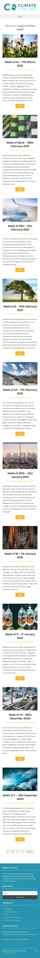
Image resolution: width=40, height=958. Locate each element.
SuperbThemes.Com (9, 953)
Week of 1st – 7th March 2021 (20, 63)
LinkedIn (12, 934)
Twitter (34, 934)
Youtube (19, 934)
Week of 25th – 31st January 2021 (20, 475)
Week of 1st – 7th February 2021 (20, 391)
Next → (30, 851)
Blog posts (9, 909)
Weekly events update (26, 70)
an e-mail (11, 939)
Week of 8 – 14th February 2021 (20, 308)
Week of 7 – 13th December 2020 (20, 797)
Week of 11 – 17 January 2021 (20, 636)
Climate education (11, 912)
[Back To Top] (36, 951)
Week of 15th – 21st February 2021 (20, 227)
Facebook (25, 934)
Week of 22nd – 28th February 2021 (20, 144)
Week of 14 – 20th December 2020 (20, 716)
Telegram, (6, 934)
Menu (20, 16)
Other (7, 915)
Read (20, 106)
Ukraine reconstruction (13, 917)
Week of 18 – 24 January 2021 (20, 555)
